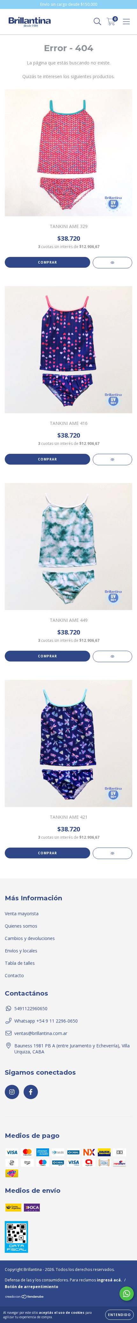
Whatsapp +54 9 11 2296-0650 (46, 1021)
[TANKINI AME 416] (112, 459)
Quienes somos (21, 926)
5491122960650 (30, 1008)
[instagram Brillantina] (12, 1092)
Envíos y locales (21, 951)
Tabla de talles (20, 963)
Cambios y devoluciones (30, 938)
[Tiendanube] (25, 1297)
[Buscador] (97, 21)
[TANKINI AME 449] (112, 656)
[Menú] (126, 21)
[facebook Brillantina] (31, 1092)
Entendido (119, 1315)
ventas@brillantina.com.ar (40, 1033)
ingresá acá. (109, 1280)
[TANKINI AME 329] (112, 262)
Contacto (14, 975)
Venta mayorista (22, 913)
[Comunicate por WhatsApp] (126, 1293)
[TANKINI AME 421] (112, 853)
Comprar (47, 262)
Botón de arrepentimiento (31, 1286)
